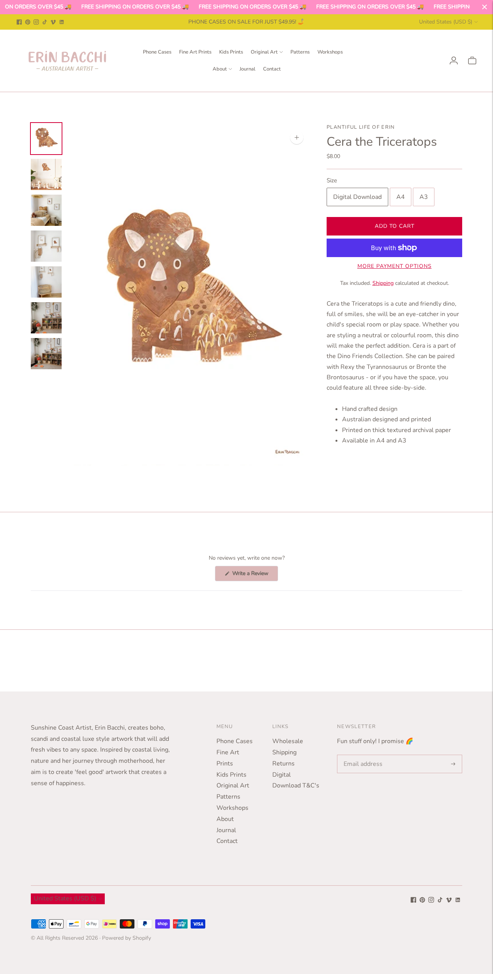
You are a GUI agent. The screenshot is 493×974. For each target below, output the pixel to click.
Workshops (330, 52)
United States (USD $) (445, 21)
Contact (272, 69)
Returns (283, 763)
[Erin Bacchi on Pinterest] (27, 22)
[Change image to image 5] (46, 282)
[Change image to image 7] (46, 353)
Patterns (300, 52)
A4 (400, 197)
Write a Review (254, 575)
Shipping (383, 283)
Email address (361, 755)
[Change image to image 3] (46, 210)
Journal (247, 69)
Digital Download (357, 197)
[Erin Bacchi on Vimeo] (53, 22)
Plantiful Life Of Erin (361, 127)
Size (332, 180)
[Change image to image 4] (46, 246)
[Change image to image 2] (46, 174)
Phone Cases (157, 52)
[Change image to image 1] (46, 138)
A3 (423, 197)
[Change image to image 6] (46, 317)
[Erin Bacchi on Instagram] (36, 22)
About (220, 69)
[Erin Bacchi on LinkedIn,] (61, 22)
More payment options (394, 266)
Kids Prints (231, 52)
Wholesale (287, 741)
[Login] (453, 60)
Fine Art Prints (195, 52)
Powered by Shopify (126, 938)
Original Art (264, 52)
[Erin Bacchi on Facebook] (19, 22)
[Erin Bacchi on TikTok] (44, 22)
